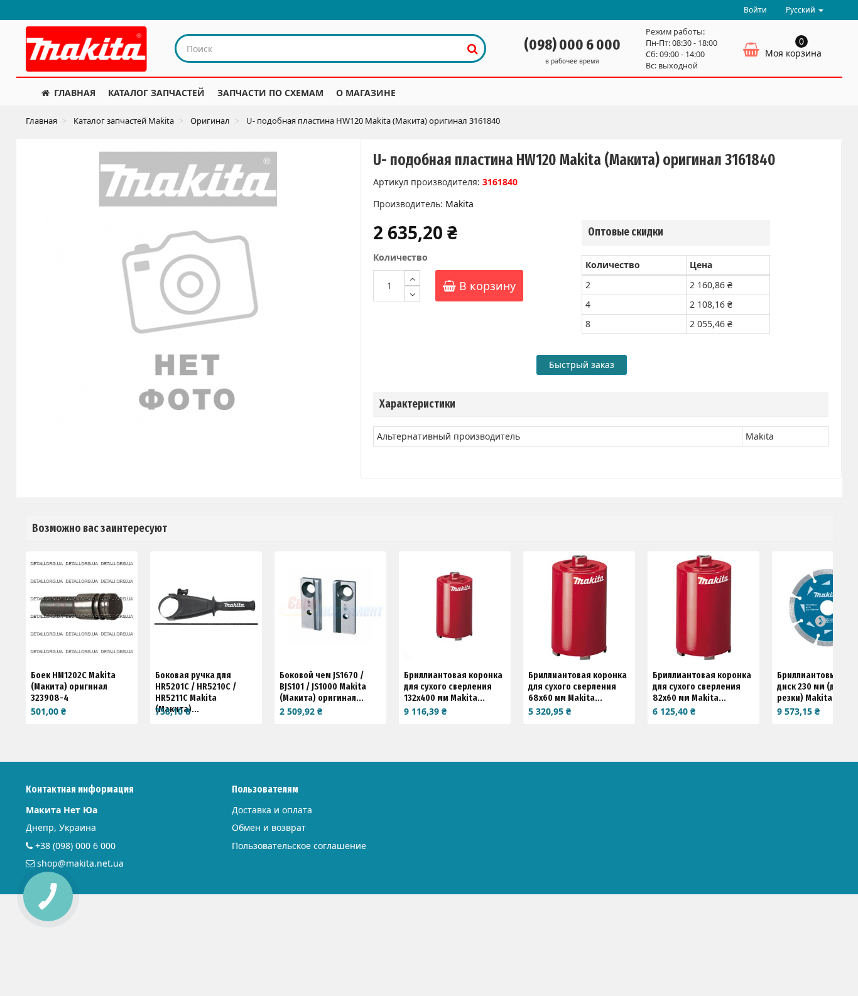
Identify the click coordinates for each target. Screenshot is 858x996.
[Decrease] (412, 293)
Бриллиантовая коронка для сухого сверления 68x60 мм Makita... (577, 686)
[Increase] (412, 278)
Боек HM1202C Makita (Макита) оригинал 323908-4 (73, 686)
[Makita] (87, 49)
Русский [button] (801, 9)
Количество (400, 257)
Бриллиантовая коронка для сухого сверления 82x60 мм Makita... (702, 686)
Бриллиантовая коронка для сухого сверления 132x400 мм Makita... (453, 686)
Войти (755, 9)
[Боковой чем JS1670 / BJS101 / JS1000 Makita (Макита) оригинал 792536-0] (330, 607)
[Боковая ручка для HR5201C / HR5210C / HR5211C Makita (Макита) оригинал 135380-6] (206, 607)
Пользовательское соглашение (299, 846)
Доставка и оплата (272, 810)
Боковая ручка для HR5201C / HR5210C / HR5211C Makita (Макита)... (195, 692)
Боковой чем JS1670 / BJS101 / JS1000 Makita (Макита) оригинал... (323, 686)
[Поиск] (472, 48)
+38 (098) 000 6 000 (75, 846)
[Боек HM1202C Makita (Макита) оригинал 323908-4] (82, 607)
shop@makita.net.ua (80, 863)
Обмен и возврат (269, 827)
